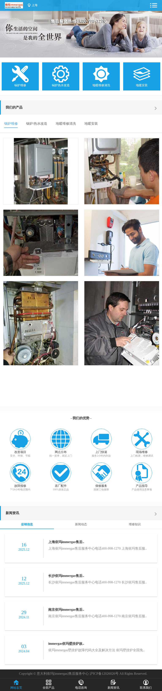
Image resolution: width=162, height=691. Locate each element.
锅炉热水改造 (61, 85)
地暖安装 (142, 85)
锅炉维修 (20, 85)
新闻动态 (81, 524)
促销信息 (27, 524)
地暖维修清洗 (101, 85)
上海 (35, 5)
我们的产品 (14, 107)
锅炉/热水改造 (36, 123)
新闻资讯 (12, 513)
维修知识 (135, 524)
